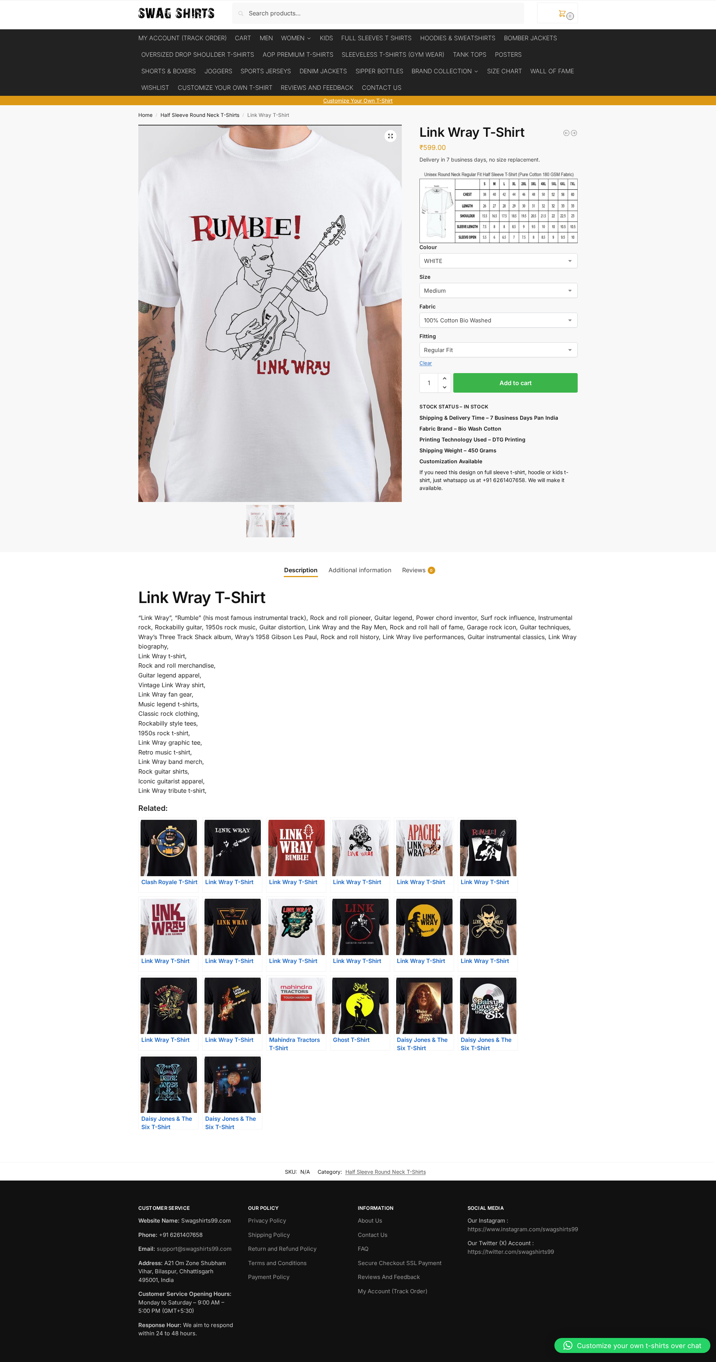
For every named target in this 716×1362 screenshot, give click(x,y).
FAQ (363, 1248)
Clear (425, 363)
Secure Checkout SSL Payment (400, 1263)
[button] (557, 13)
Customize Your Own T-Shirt (358, 100)
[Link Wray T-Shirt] (566, 133)
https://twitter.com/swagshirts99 (511, 1251)
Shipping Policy (269, 1234)
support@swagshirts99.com (194, 1248)
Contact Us (373, 1234)
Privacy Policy (267, 1220)
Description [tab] (301, 570)
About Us (370, 1220)
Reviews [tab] (417, 570)
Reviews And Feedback (389, 1276)
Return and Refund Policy (282, 1248)
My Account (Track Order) (392, 1291)
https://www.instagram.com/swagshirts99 (523, 1229)
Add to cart (516, 383)
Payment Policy (268, 1276)
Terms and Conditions (277, 1263)
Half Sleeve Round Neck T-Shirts (199, 115)
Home (145, 115)
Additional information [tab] (359, 570)
